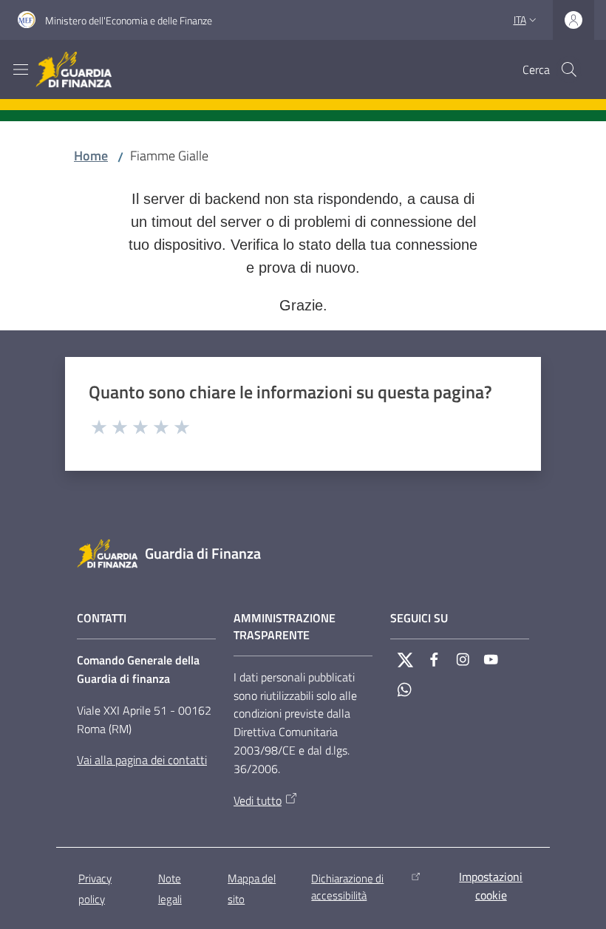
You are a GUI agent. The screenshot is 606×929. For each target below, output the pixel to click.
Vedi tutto (258, 800)
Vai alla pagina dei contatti (142, 760)
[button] (569, 69)
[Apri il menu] (21, 69)
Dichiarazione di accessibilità (347, 887)
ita (520, 19)
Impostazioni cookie (490, 886)
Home (91, 156)
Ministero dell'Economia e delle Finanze (128, 20)
